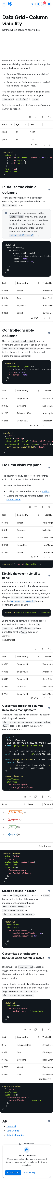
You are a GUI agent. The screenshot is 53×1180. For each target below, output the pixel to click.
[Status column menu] (24, 804)
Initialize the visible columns (19, 190)
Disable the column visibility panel (21, 576)
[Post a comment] (49, 190)
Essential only (29, 1172)
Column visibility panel (22, 465)
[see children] (4, 812)
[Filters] (35, 116)
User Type (6, 636)
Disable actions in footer (19, 891)
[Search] (49, 116)
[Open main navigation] (4, 4)
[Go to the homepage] (10, 4)
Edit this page (28, 1143)
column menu (13, 499)
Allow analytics (13, 1172)
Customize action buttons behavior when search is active (23, 956)
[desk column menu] (40, 124)
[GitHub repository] (37, 4)
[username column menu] (12, 124)
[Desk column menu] (13, 283)
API (5, 1121)
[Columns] (30, 116)
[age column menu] (26, 124)
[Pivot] (35, 796)
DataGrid (11, 1126)
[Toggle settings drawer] (49, 4)
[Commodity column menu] (38, 283)
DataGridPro (13, 1130)
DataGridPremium (16, 1134)
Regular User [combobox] (8, 640)
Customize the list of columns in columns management (22, 708)
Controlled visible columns (18, 333)
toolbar (45, 491)
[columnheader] (7, 124)
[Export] (42, 116)
